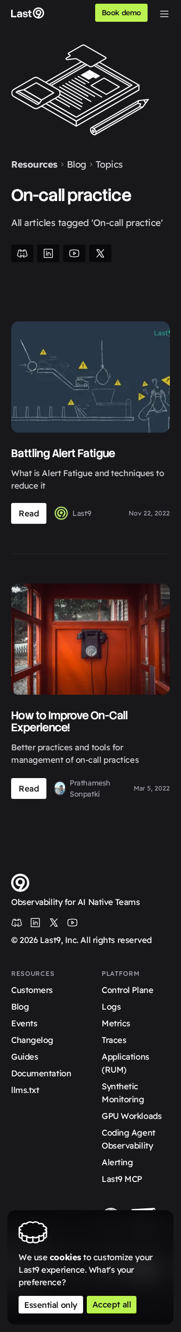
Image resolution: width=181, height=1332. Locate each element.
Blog (76, 164)
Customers (32, 990)
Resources (34, 164)
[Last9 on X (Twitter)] (53, 922)
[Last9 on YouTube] (72, 922)
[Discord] (22, 253)
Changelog (32, 1040)
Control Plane (127, 990)
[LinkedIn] (48, 253)
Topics (109, 164)
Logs (111, 1006)
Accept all (111, 1304)
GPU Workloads (132, 1116)
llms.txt (25, 1090)
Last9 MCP (122, 1179)
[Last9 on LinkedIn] (35, 922)
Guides (24, 1056)
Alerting (117, 1162)
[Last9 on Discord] (16, 922)
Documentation (41, 1073)
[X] (100, 253)
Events (24, 1023)
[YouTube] (74, 253)
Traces (114, 1040)
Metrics (116, 1023)
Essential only (51, 1305)
